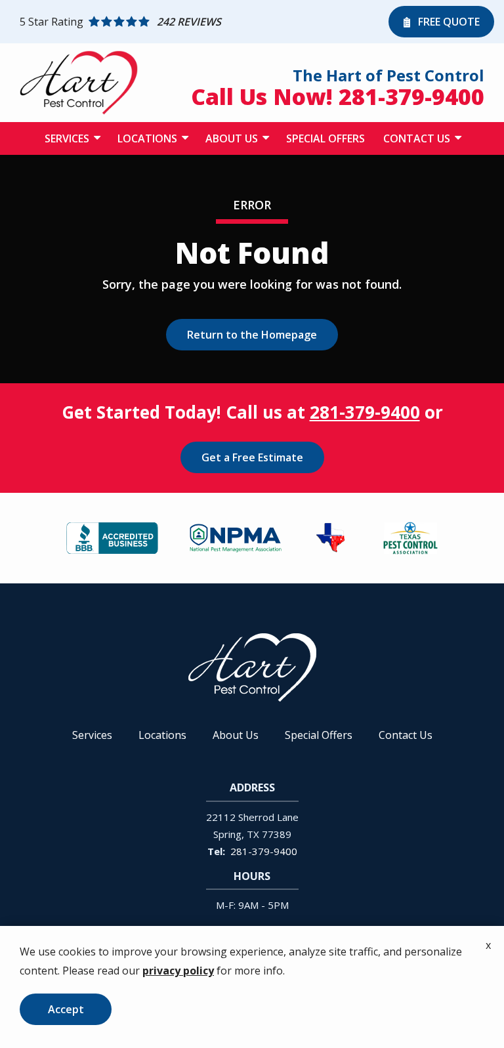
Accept (66, 1009)
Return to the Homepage (252, 334)
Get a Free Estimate (252, 457)
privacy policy (178, 970)
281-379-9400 (365, 412)
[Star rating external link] (201, 21)
